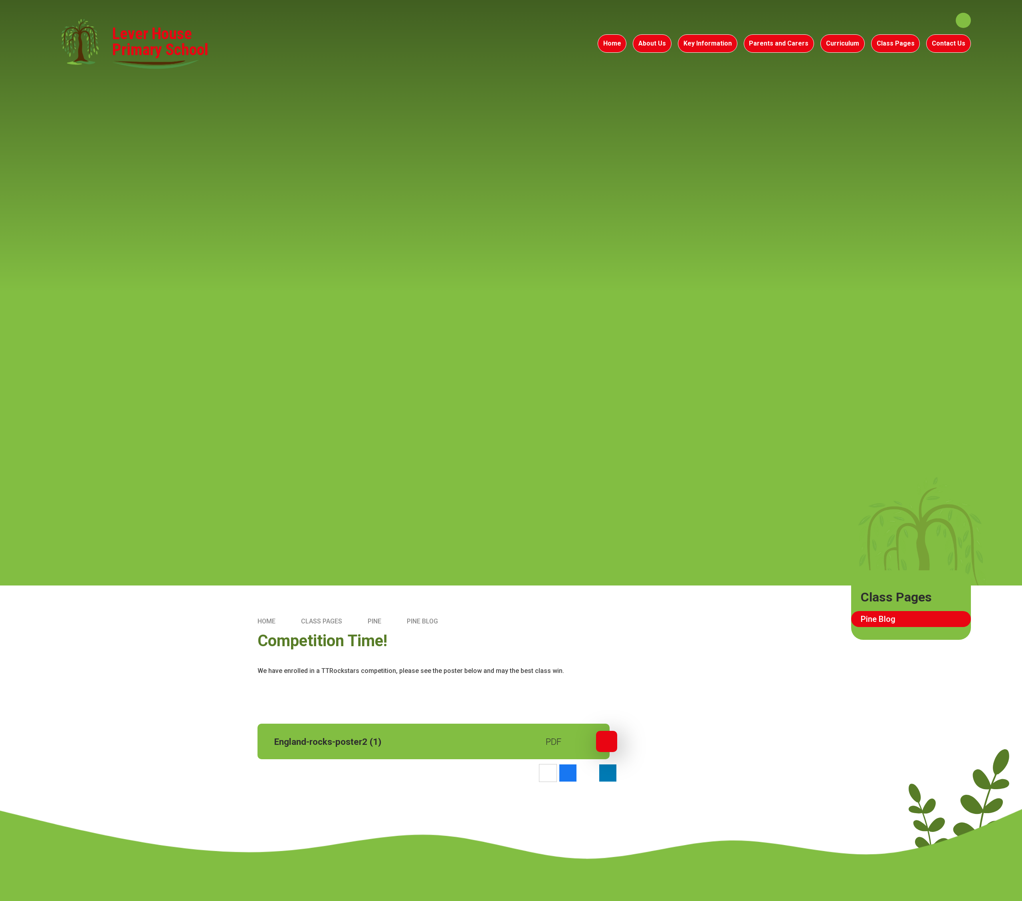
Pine (374, 621)
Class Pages (321, 621)
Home (266, 621)
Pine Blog (422, 621)
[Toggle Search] (963, 20)
